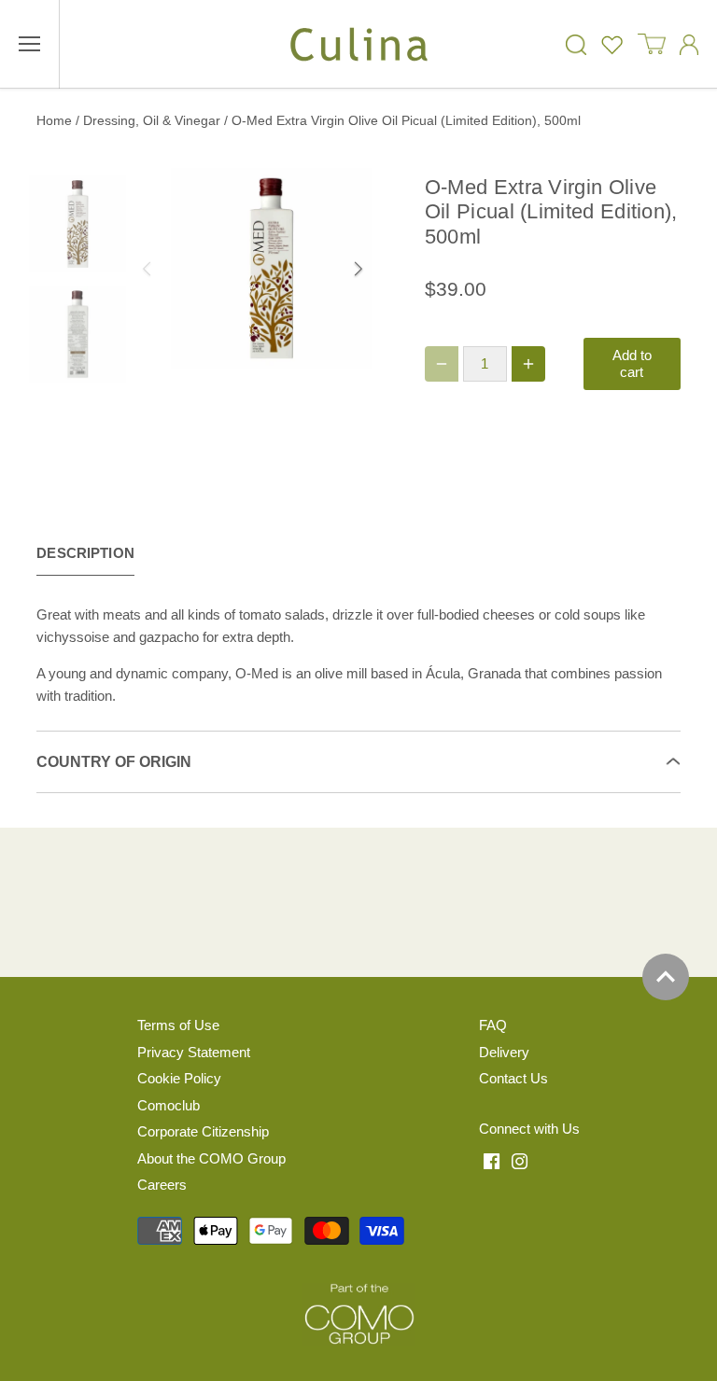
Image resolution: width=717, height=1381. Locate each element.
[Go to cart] (652, 44)
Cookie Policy (179, 1078)
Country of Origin (113, 762)
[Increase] (528, 364)
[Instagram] (519, 1160)
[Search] (576, 44)
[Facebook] (491, 1160)
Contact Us (513, 1078)
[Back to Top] (665, 977)
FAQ (493, 1025)
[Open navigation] (29, 43)
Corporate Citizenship (203, 1131)
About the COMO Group (211, 1158)
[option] (271, 268)
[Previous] (180, 269)
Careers (162, 1185)
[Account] (689, 44)
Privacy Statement (193, 1052)
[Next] (325, 269)
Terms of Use (178, 1025)
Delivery (504, 1052)
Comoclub (168, 1105)
